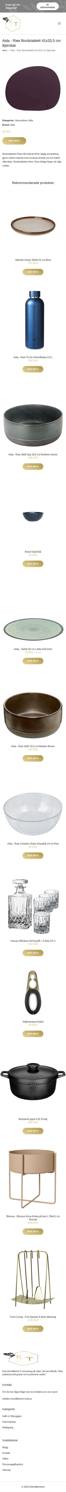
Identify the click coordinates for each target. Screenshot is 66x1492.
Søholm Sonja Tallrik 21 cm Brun (33, 260)
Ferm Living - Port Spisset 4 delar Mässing (33, 1317)
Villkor (5, 1458)
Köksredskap (9, 1421)
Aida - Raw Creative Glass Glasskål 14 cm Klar (33, 843)
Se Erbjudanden (47, 6)
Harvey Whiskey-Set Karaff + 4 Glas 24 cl (33, 941)
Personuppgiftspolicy (12, 1464)
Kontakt (6, 1453)
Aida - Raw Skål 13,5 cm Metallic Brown (33, 746)
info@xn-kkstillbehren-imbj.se (17, 1398)
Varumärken (21, 120)
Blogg (5, 1447)
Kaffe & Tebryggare (11, 1416)
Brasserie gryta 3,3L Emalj (33, 1119)
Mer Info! (14, 141)
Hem (4, 50)
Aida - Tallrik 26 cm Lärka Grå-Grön (33, 649)
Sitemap (6, 1470)
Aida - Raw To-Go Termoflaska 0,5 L (33, 357)
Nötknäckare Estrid (33, 1021)
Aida (30, 120)
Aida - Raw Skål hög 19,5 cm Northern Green (33, 454)
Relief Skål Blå (33, 552)
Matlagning (7, 1427)
